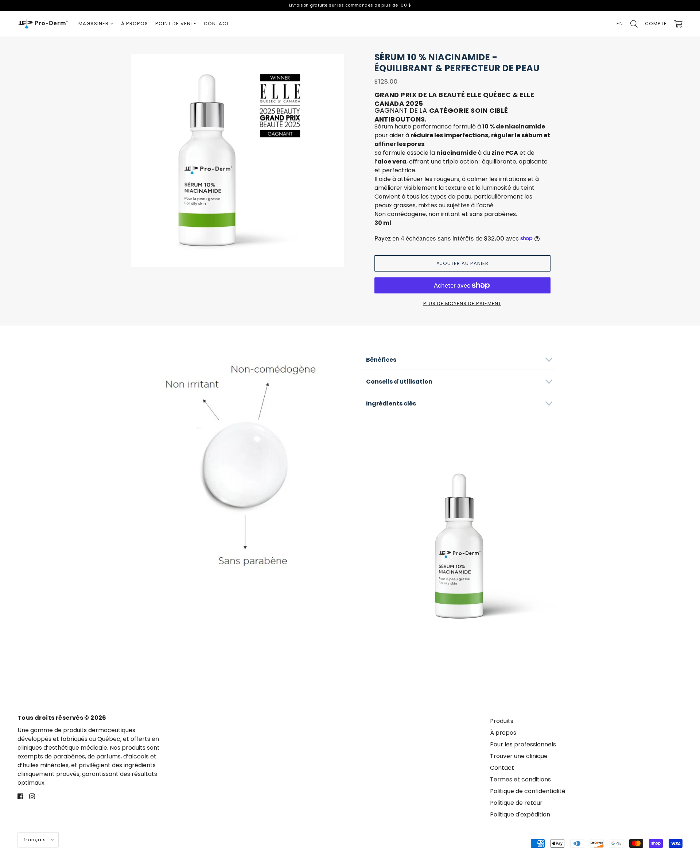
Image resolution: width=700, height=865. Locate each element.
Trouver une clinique (519, 756)
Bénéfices (381, 359)
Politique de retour (516, 803)
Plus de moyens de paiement (462, 303)
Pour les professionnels (523, 744)
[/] (43, 24)
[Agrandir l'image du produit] (237, 160)
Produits (501, 721)
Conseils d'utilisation (399, 381)
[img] (20, 796)
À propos (503, 732)
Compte (656, 23)
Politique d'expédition (520, 814)
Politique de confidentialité (527, 791)
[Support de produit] (240, 458)
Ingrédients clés (391, 403)
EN (620, 23)
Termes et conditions (520, 779)
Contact (502, 768)
